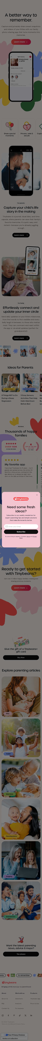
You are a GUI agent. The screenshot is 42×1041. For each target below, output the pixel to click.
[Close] (37, 495)
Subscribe (21, 532)
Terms (28, 536)
